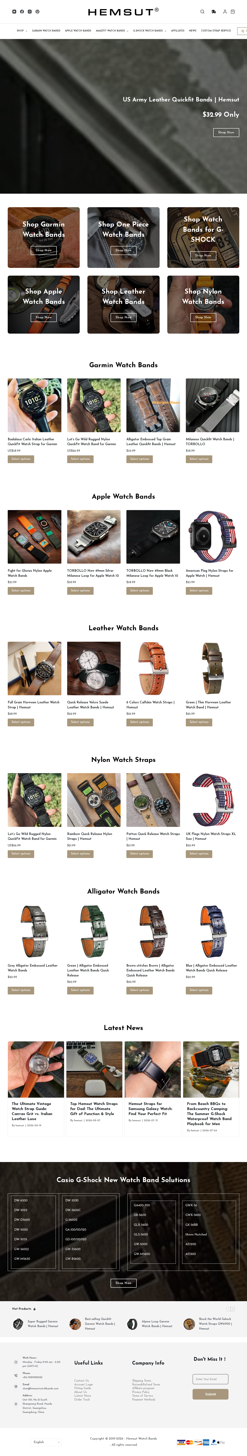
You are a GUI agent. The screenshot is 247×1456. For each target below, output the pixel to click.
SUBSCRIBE (161, 742)
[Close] (194, 694)
